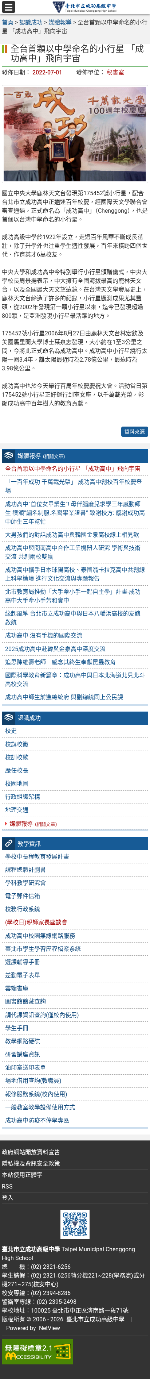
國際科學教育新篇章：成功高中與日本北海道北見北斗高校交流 (75, 679)
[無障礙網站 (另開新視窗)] (75, 1351)
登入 (7, 1197)
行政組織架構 (22, 796)
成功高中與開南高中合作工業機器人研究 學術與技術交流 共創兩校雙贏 (73, 552)
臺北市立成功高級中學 (94, 1319)
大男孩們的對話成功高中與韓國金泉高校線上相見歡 (72, 534)
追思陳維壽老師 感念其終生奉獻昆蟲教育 (60, 662)
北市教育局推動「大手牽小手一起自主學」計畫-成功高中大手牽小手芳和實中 (73, 596)
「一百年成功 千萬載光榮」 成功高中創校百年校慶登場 (73, 486)
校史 (11, 730)
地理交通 (16, 809)
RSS (7, 1186)
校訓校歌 (16, 757)
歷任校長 (16, 770)
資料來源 (135, 432)
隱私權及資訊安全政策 (31, 1163)
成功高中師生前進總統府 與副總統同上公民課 (64, 697)
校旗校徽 (16, 744)
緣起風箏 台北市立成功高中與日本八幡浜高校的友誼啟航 (73, 618)
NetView (49, 1328)
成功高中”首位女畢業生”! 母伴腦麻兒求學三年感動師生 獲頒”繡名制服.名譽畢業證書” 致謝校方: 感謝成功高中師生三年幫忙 (75, 513)
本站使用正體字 (22, 1174)
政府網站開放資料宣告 (31, 1152)
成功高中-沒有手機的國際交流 (43, 635)
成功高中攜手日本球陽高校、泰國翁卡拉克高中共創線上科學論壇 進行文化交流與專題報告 (75, 574)
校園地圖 (16, 783)
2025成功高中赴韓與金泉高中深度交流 (55, 649)
